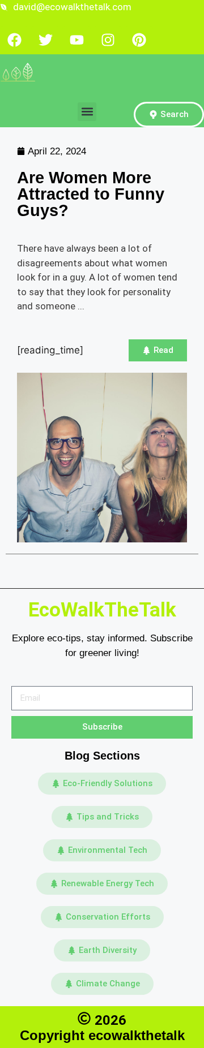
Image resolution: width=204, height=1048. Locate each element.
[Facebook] (14, 40)
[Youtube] (76, 40)
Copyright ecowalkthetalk (102, 1035)
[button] (87, 111)
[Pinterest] (139, 40)
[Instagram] (108, 40)
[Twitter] (45, 40)
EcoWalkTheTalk (102, 610)
